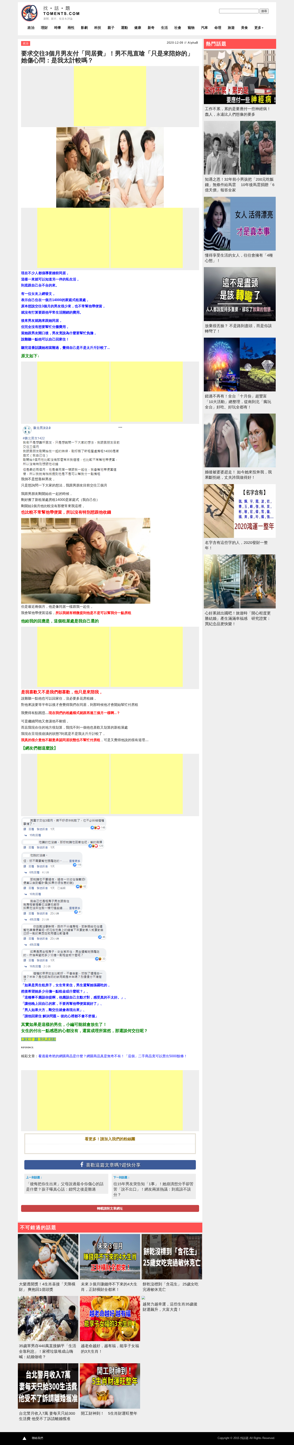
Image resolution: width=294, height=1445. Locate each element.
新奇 (151, 27)
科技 (97, 27)
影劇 (84, 27)
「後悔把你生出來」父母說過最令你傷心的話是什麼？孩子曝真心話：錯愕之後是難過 (65, 1186)
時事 (57, 27)
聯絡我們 (37, 1438)
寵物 (191, 27)
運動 (124, 27)
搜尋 (264, 11)
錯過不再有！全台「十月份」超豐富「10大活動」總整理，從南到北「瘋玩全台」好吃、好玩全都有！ (238, 401)
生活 (164, 27)
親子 (111, 27)
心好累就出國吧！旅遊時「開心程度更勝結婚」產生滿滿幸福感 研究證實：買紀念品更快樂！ (238, 618)
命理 (217, 27)
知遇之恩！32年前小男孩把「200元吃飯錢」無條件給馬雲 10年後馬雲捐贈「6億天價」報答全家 (239, 184)
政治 (31, 27)
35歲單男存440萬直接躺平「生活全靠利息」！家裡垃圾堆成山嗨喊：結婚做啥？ (47, 1351)
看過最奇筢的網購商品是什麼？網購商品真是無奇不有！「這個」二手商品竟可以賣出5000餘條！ (112, 1056)
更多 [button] (257, 27)
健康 (137, 27)
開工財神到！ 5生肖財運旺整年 (109, 1413)
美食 (244, 27)
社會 (177, 27)
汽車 (204, 27)
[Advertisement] (110, 96)
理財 (44, 27)
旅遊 (231, 27)
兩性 (71, 27)
